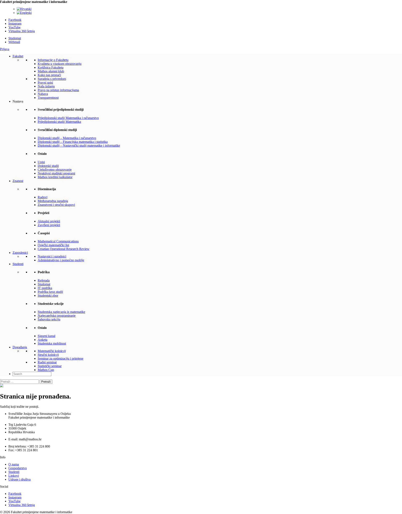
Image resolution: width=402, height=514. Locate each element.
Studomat (14, 38)
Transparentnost (48, 97)
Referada (44, 280)
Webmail (14, 42)
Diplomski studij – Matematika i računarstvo (67, 138)
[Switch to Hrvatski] (24, 9)
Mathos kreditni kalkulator (55, 177)
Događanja (20, 347)
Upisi (41, 162)
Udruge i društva (19, 479)
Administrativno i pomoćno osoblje (61, 260)
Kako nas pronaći (49, 75)
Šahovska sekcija (49, 319)
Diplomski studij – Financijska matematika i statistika (73, 142)
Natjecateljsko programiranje (57, 315)
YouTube (14, 27)
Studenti (18, 264)
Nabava (43, 94)
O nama (13, 464)
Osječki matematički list (53, 245)
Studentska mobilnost (52, 343)
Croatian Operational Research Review (63, 249)
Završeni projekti (49, 225)
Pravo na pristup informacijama (58, 90)
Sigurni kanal (46, 336)
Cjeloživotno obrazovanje (55, 169)
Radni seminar (47, 362)
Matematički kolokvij (52, 351)
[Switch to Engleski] (24, 12)
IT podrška (45, 288)
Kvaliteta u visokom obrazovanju (59, 63)
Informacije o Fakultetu (53, 60)
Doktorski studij (48, 166)
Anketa (42, 339)
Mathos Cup (46, 370)
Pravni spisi (45, 82)
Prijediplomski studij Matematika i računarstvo (68, 118)
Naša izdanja (46, 86)
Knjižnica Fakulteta (50, 67)
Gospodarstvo (17, 468)
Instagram (14, 23)
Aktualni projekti (49, 221)
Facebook (14, 20)
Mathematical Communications (58, 241)
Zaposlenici (20, 252)
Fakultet (18, 56)
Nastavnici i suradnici (52, 256)
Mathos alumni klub (51, 71)
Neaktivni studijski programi (56, 173)
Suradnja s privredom (52, 79)
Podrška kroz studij (50, 292)
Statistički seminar (50, 366)
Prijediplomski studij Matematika (59, 121)
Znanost (18, 181)
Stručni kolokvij (48, 354)
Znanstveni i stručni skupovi (56, 204)
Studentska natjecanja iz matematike (61, 312)
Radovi (42, 197)
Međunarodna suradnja (53, 201)
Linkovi (13, 475)
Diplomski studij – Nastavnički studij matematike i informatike (79, 145)
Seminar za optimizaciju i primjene (60, 358)
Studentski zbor (48, 295)
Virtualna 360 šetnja (21, 31)
